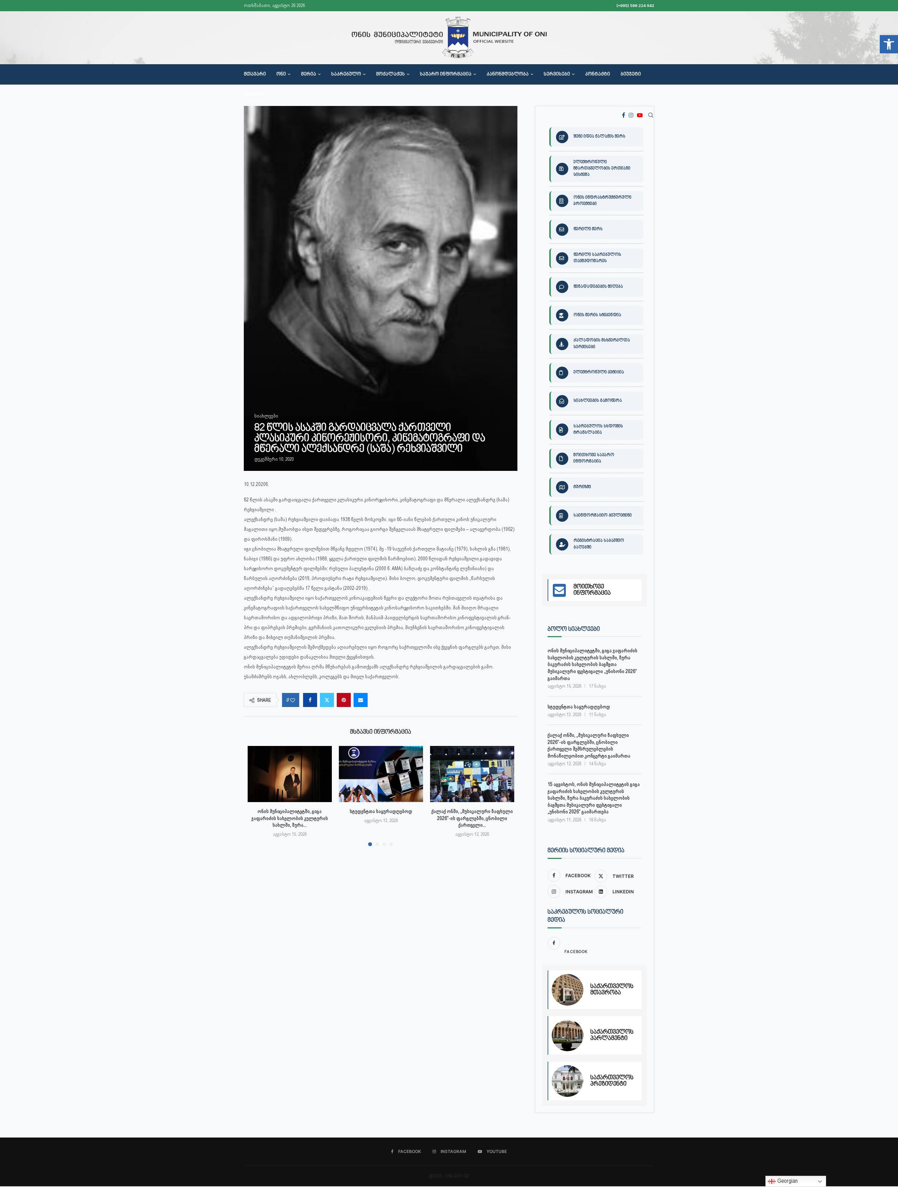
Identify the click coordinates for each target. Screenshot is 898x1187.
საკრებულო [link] (346, 74)
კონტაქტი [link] (597, 74)
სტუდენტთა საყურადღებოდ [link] (381, 811)
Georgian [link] (787, 1181)
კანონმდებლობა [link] (508, 74)
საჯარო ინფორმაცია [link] (445, 74)
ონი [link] (281, 74)
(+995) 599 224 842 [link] (635, 5)
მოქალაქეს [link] (390, 74)
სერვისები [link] (557, 74)
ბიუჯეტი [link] (631, 74)
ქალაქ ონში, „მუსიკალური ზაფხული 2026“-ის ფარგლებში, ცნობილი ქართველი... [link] (472, 818)
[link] (889, 44)
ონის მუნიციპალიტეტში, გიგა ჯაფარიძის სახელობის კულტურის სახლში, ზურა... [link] (290, 818)
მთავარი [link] (255, 74)
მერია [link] (308, 74)
